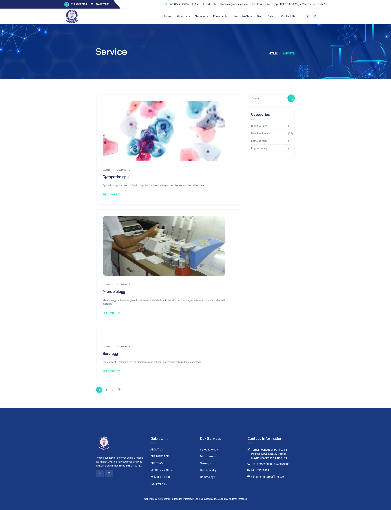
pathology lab (271, 141)
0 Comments (123, 169)
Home (273, 53)
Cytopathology (116, 176)
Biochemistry (208, 470)
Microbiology (114, 291)
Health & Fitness (271, 133)
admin (106, 169)
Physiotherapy (271, 148)
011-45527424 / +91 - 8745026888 (90, 4)
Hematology (207, 477)
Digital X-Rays (271, 126)
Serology (110, 353)
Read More (110, 195)
